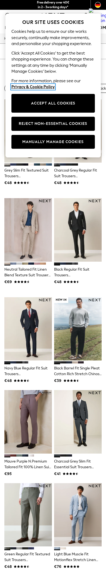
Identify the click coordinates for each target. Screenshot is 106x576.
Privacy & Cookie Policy (33, 86)
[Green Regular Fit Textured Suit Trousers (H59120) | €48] (28, 514)
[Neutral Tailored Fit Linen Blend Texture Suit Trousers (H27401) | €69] (28, 229)
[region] (53, 85)
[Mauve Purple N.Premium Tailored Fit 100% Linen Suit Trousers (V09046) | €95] (28, 421)
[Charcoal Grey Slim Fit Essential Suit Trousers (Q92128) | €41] (78, 421)
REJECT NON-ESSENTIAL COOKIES (53, 123)
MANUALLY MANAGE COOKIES (53, 142)
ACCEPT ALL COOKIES (53, 103)
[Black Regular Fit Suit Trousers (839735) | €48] (78, 229)
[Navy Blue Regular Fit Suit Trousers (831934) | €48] (28, 328)
